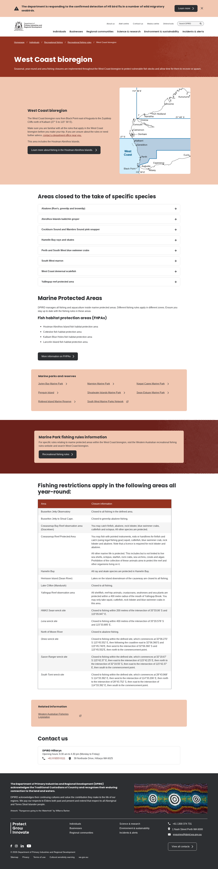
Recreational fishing (53, 42)
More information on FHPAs (56, 356)
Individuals (34, 42)
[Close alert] (202, 8)
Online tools (168, 24)
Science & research (130, 824)
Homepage (19, 42)
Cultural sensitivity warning (62, 857)
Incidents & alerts (129, 832)
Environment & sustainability (134, 828)
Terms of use (39, 857)
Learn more (184, 8)
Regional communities (81, 832)
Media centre (153, 24)
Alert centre (124, 24)
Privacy (25, 857)
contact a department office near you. (62, 135)
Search (200, 24)
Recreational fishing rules (79, 42)
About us (111, 24)
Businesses (76, 828)
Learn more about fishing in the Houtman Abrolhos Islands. (62, 150)
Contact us (138, 24)
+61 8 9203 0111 (56, 758)
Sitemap (14, 857)
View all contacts (181, 846)
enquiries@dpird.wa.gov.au (187, 834)
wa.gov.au (83, 857)
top (212, 864)
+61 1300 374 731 (182, 824)
